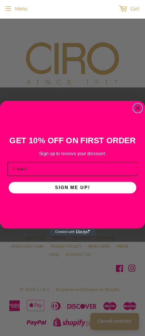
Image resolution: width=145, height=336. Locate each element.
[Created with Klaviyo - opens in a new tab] (72, 232)
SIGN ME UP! (72, 187)
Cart (134, 9)
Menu (21, 9)
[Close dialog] (137, 107)
